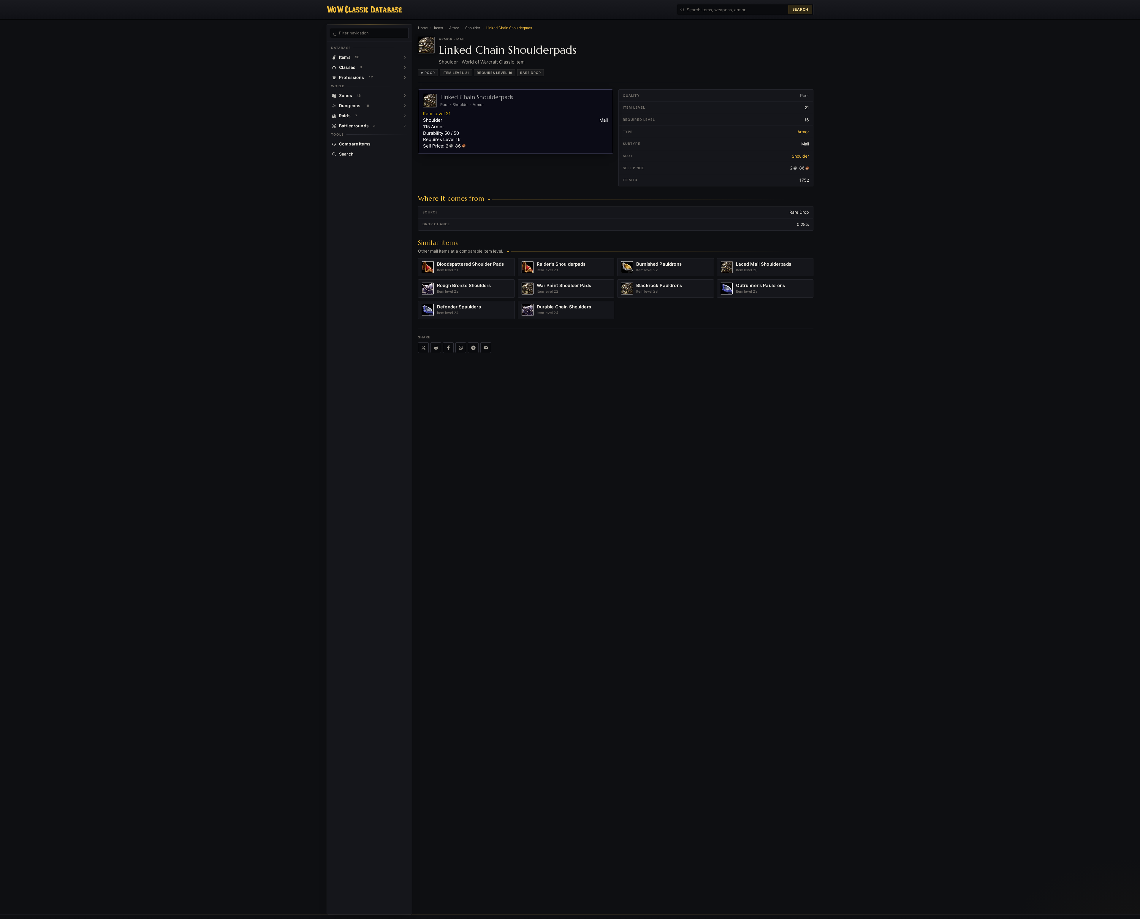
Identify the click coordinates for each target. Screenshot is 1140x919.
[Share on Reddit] (435, 347)
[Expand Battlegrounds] (404, 126)
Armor (454, 28)
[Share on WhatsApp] (460, 347)
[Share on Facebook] (448, 347)
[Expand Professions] (404, 77)
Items (438, 28)
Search (800, 9)
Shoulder (472, 28)
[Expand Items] (404, 57)
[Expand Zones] (404, 96)
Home (423, 28)
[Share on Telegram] (473, 347)
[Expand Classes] (404, 67)
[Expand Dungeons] (404, 106)
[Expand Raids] (404, 116)
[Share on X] (423, 347)
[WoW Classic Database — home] (364, 9)
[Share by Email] (485, 347)
